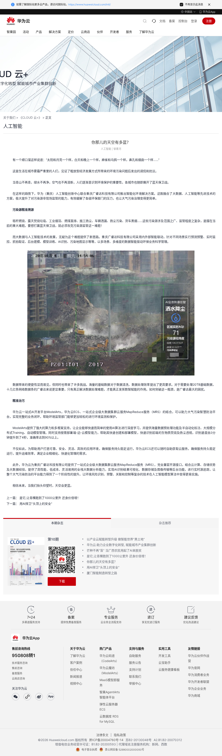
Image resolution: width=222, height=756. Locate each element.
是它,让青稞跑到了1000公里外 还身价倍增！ (50, 498)
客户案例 (76, 662)
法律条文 (102, 735)
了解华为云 (77, 655)
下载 (62, 581)
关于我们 (9, 117)
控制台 (183, 21)
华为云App (209, 11)
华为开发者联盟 (198, 681)
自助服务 (135, 655)
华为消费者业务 (198, 675)
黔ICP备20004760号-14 (106, 740)
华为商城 (194, 695)
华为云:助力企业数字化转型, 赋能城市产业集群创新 (121, 545)
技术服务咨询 (20, 663)
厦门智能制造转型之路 (102, 573)
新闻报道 (76, 676)
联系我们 (135, 676)
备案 (172, 21)
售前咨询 (17, 668)
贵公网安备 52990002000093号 (124, 749)
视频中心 (76, 683)
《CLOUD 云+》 (30, 117)
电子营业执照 (89, 749)
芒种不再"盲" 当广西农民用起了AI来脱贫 (114, 550)
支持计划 (135, 669)
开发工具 (164, 655)
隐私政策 (120, 735)
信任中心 (76, 669)
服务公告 (135, 662)
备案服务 (17, 673)
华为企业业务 (197, 688)
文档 (162, 21)
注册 (209, 21)
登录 (194, 21)
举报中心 (135, 683)
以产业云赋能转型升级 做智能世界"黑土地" (116, 539)
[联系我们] (154, 21)
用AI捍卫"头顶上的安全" (36, 503)
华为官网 (194, 668)
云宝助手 (164, 662)
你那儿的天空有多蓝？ (102, 561)
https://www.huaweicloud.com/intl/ (89, 4)
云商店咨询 (18, 678)
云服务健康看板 (169, 669)
